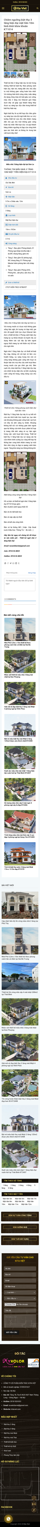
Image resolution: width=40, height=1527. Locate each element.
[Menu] (3, 8)
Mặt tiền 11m (13, 1204)
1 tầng (5, 1185)
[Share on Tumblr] (19, 563)
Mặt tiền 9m (19, 1202)
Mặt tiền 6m (19, 1199)
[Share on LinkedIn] (16, 563)
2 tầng (13, 1185)
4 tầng (28, 1185)
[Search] (37, 8)
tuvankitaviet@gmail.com (18, 1405)
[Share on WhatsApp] (5, 563)
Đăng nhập (32, 573)
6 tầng (10, 1188)
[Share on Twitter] (11, 563)
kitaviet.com (16, 1409)
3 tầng (21, 1185)
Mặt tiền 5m (7, 1199)
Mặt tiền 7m (31, 1199)
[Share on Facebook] (8, 563)
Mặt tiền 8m (7, 1202)
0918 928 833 (15, 1401)
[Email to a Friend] (13, 563)
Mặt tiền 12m (26, 1204)
